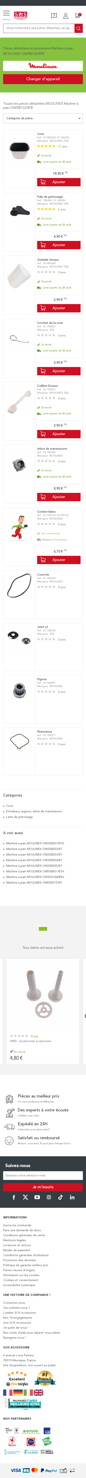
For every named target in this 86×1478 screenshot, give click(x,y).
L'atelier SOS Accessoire (19, 1312)
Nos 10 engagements (17, 1317)
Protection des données (19, 1260)
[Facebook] (13, 1199)
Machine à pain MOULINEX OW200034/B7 (34, 860)
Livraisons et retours (17, 1245)
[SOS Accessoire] (20, 16)
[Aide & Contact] (54, 15)
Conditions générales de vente (24, 1235)
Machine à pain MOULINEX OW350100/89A (35, 877)
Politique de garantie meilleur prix (25, 1265)
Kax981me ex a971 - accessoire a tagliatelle (38, 1041)
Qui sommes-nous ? (16, 1307)
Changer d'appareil (43, 79)
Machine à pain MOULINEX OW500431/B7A (35, 871)
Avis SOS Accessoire (17, 1322)
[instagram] (49, 1199)
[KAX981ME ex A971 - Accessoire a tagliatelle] (43, 995)
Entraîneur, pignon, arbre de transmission (34, 811)
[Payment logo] (43, 1470)
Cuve (9, 805)
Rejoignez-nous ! (14, 1337)
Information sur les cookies (21, 1275)
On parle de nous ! (15, 1327)
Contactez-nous (14, 1302)
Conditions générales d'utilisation (26, 1255)
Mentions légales (14, 1240)
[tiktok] (60, 1199)
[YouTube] (37, 1199)
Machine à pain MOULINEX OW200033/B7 (34, 854)
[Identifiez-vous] (65, 15)
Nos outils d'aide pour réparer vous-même (31, 1332)
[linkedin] (72, 1199)
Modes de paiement (16, 1250)
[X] (25, 1199)
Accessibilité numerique (19, 1285)
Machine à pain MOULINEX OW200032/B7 (34, 849)
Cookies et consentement (20, 1280)
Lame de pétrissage (19, 817)
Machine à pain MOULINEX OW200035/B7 (34, 865)
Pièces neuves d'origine (19, 1270)
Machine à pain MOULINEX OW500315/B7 (34, 882)
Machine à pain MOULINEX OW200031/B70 (35, 843)
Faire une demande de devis (22, 1230)
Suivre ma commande (17, 1225)
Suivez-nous (17, 1166)
